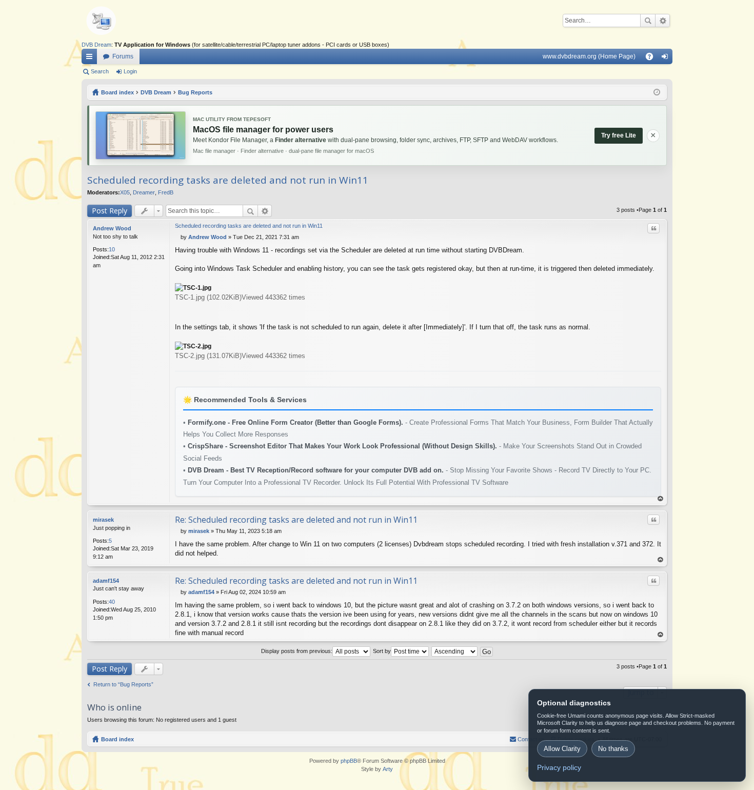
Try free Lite (618, 135)
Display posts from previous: (296, 651)
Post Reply (109, 210)
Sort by (382, 651)
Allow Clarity (562, 749)
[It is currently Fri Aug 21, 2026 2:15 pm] (656, 92)
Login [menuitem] (666, 58)
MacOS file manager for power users (263, 129)
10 (112, 249)
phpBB (349, 761)
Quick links (91, 58)
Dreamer (144, 192)
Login (130, 71)
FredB (165, 192)
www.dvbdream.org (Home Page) (589, 56)
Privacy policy (559, 767)
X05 (125, 192)
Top (661, 499)
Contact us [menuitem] (531, 739)
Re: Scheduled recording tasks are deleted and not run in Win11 (296, 519)
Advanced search (662, 20)
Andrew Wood (112, 228)
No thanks (613, 749)
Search (648, 20)
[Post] (178, 237)
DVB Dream (96, 45)
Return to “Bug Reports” (123, 684)
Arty (388, 769)
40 (112, 602)
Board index (117, 739)
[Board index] (117, 20)
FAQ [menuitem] (652, 58)
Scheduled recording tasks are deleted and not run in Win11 (227, 180)
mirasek (103, 520)
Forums (122, 56)
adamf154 (106, 581)
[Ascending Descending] (455, 651)
